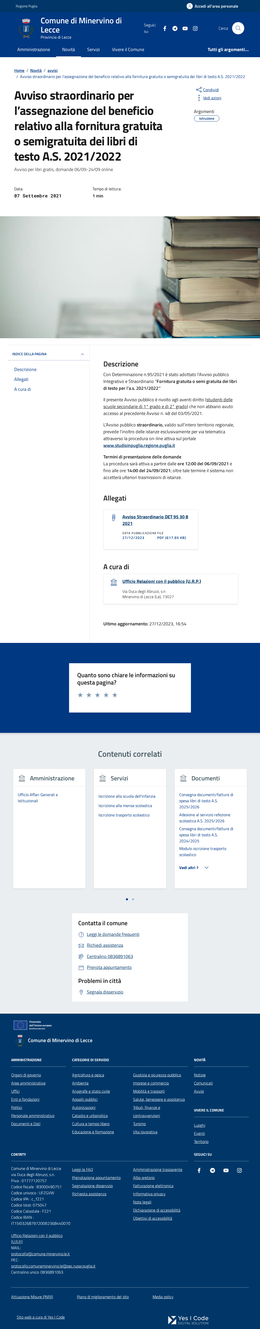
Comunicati (203, 1083)
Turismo (139, 1124)
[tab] (127, 899)
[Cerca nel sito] (238, 28)
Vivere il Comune (128, 49)
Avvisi (199, 1091)
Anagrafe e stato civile (91, 1091)
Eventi (199, 1133)
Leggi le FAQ (82, 1169)
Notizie (200, 1075)
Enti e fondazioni (25, 1099)
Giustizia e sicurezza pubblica (157, 1075)
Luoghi (199, 1125)
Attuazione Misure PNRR (32, 1297)
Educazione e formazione (93, 1132)
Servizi (93, 49)
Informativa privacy (149, 1194)
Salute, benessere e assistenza (159, 1099)
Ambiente (80, 1083)
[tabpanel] (49, 832)
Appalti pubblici (85, 1099)
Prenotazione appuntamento (96, 1178)
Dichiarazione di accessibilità (156, 1210)
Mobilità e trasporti (149, 1091)
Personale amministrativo (32, 1115)
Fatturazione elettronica (153, 1186)
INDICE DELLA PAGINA (29, 354)
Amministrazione (33, 49)
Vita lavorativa (145, 1132)
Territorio (201, 1141)
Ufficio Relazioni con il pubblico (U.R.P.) (161, 581)
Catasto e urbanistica (90, 1115)
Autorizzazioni (83, 1107)
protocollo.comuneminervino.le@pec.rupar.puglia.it (53, 1266)
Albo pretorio (144, 1178)
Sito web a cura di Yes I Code (41, 1317)
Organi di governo (26, 1075)
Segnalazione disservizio (92, 1186)
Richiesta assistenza (89, 1194)
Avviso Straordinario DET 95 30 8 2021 (155, 520)
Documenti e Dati (25, 1124)
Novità (68, 49)
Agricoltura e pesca (88, 1075)
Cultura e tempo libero (90, 1124)
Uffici (15, 1091)
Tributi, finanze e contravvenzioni (146, 1111)
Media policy (163, 1297)
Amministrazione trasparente (157, 1169)
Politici (16, 1107)
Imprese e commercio (151, 1083)
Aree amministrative (28, 1083)
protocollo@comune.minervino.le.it (40, 1254)
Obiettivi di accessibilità (152, 1218)
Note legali (142, 1202)
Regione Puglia (26, 6)
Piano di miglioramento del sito (103, 1297)
